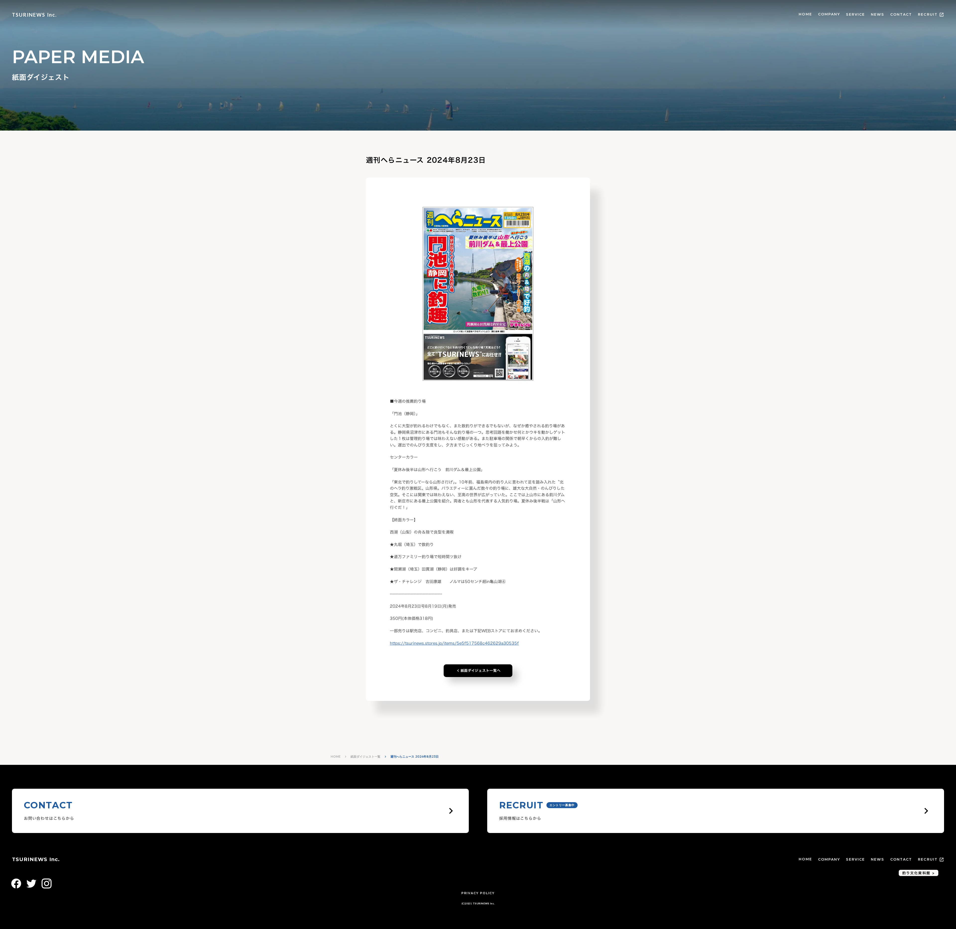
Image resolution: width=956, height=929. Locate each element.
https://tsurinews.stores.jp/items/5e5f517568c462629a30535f (454, 643)
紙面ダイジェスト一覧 (365, 756)
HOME (805, 14)
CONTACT (901, 14)
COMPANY (829, 14)
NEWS (877, 14)
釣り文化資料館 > (918, 873)
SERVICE (855, 14)
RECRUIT (928, 14)
